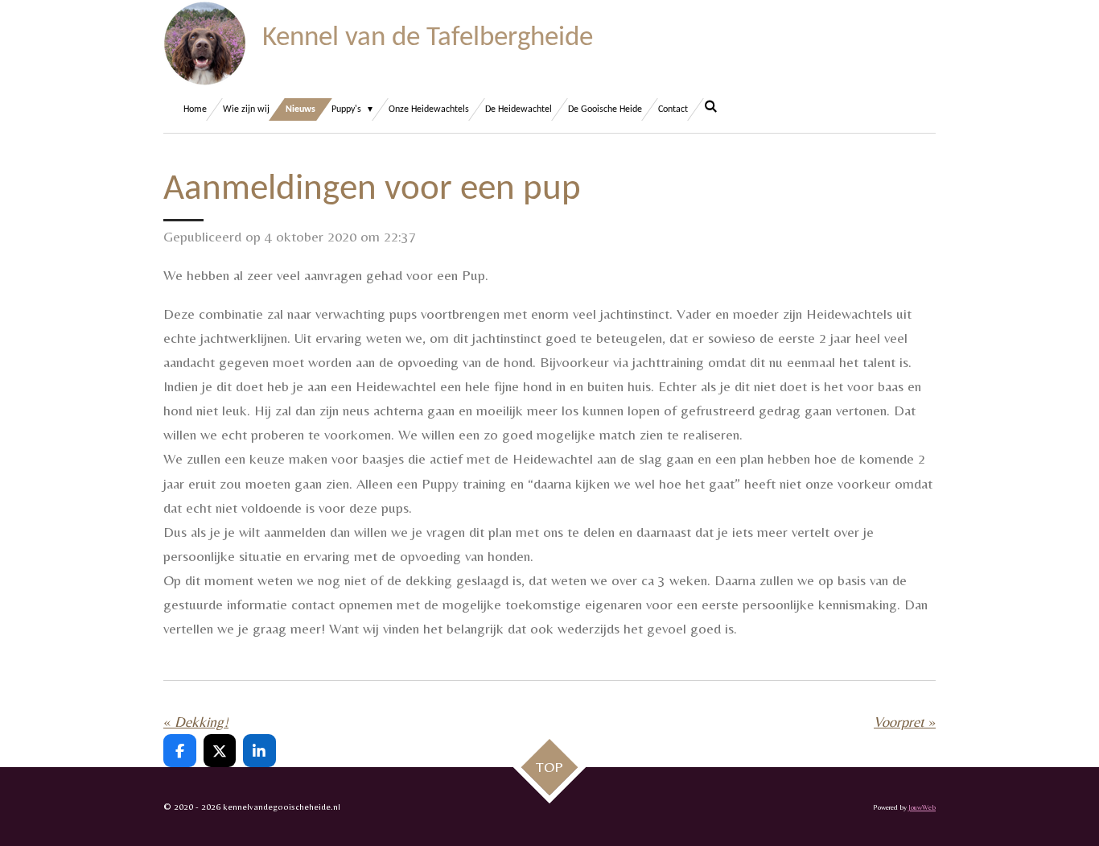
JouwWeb (922, 807)
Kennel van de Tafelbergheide (427, 38)
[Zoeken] (711, 107)
